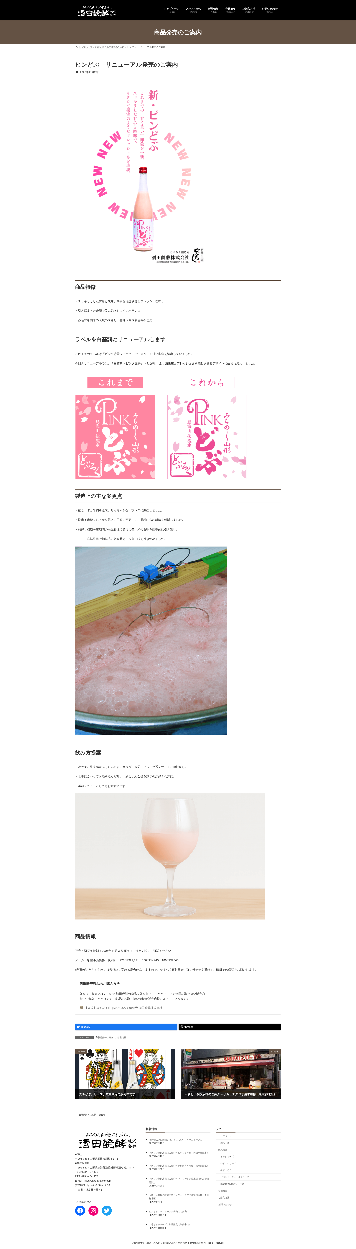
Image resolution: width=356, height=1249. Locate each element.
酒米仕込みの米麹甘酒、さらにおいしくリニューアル (175, 1139)
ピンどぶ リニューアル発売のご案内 (168, 1211)
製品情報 (222, 1149)
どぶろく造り (225, 1142)
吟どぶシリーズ (228, 1163)
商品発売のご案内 (104, 1037)
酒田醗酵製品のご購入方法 (100, 983)
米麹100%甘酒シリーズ (232, 1183)
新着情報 (121, 1037)
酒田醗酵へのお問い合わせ (92, 1114)
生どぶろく (226, 1169)
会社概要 (222, 1190)
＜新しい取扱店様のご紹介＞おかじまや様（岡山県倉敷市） (179, 1152)
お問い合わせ (225, 1204)
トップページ (225, 1135)
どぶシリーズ (227, 1156)
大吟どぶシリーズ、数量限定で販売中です (170, 1224)
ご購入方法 (223, 1197)
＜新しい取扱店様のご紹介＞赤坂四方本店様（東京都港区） (179, 1165)
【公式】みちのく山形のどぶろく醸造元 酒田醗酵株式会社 (123, 1008)
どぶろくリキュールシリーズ (234, 1176)
